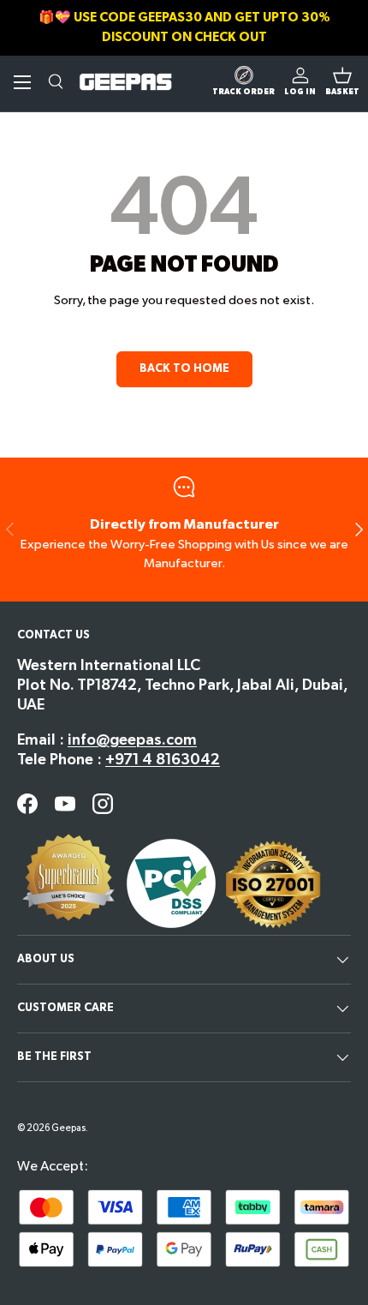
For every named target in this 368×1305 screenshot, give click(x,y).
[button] (342, 82)
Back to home (184, 368)
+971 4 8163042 (162, 760)
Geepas (68, 1128)
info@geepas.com (132, 740)
